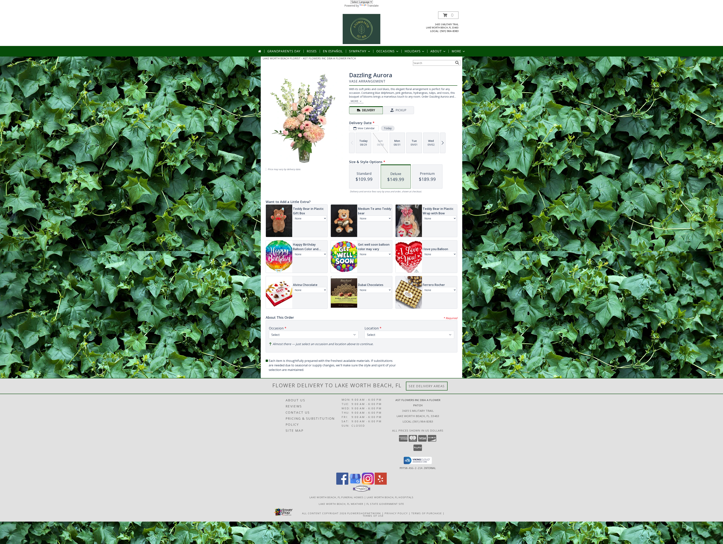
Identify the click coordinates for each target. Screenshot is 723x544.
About (436, 51)
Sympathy (357, 51)
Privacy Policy (396, 513)
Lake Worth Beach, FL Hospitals (390, 497)
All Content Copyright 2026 (324, 513)
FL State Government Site (385, 504)
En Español (333, 51)
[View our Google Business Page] (355, 483)
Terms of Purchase (426, 513)
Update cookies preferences (361, 542)
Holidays (412, 51)
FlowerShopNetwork (364, 513)
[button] (448, 15)
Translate (373, 5)
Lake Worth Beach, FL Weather (341, 504)
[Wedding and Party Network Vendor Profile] (361, 490)
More (456, 51)
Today (388, 128)
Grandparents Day (283, 51)
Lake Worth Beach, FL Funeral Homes (337, 497)
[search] (457, 63)
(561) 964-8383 (449, 31)
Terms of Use (373, 515)
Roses (312, 51)
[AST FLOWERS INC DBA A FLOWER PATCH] (361, 29)
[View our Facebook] (342, 483)
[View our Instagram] (368, 483)
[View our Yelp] (381, 483)
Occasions (385, 51)
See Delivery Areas (427, 386)
